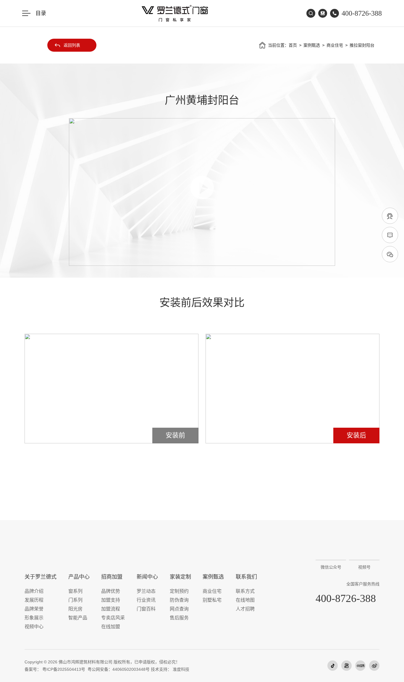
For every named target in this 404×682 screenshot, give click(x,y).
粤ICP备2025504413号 (63, 669)
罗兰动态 (146, 591)
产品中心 (79, 577)
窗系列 (75, 591)
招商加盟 (111, 577)
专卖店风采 (113, 617)
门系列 (75, 600)
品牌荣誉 (34, 608)
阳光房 (75, 608)
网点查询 (179, 608)
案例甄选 (311, 45)
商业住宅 (335, 45)
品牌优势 (110, 591)
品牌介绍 (34, 591)
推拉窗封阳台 (362, 45)
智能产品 (77, 617)
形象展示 (34, 617)
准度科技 (181, 669)
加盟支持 (110, 600)
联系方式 (245, 591)
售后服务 (179, 617)
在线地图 (245, 600)
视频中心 (34, 626)
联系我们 (246, 577)
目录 (40, 13)
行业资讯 (146, 600)
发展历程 (34, 600)
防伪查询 (179, 600)
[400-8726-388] (390, 216)
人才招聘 (245, 608)
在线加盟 (110, 626)
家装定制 (180, 577)
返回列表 (72, 45)
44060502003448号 (131, 669)
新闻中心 (147, 577)
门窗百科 (146, 608)
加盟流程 (110, 608)
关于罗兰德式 (40, 577)
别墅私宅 (212, 600)
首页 (293, 45)
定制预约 (179, 591)
